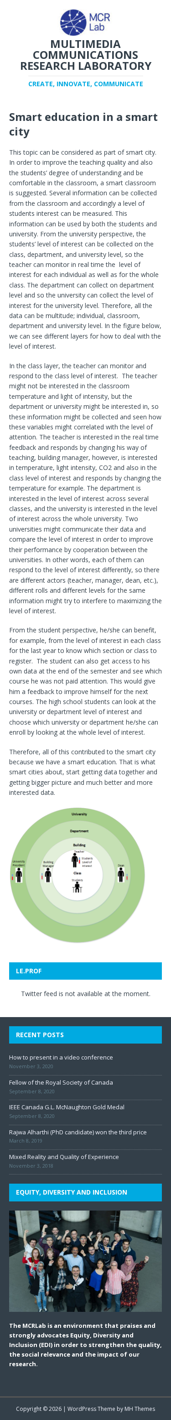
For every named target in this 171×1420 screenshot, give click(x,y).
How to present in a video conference (61, 1057)
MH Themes (139, 1409)
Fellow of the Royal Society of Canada (61, 1082)
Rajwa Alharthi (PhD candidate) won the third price (78, 1132)
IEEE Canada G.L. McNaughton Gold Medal (66, 1107)
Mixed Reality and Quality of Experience (64, 1157)
